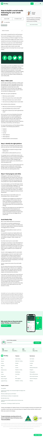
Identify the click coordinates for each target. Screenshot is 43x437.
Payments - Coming (18, 369)
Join (32, 3)
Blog (2, 367)
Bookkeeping (17, 372)
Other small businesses (34, 374)
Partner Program (4, 378)
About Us (2, 359)
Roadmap (2, 365)
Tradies (31, 365)
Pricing (2, 363)
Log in (36, 3)
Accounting (17, 374)
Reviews (2, 361)
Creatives (31, 363)
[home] (4, 4)
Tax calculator (3, 388)
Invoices (16, 367)
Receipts (16, 363)
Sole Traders (32, 358)
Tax (16, 376)
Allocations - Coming (19, 380)
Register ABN (3, 376)
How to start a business (34, 376)
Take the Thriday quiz (33, 378)
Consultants (32, 361)
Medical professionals (33, 367)
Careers (2, 374)
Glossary (31, 380)
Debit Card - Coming (18, 361)
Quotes (16, 365)
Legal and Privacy (4, 380)
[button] (40, 3)
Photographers (32, 372)
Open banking (17, 358)
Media (2, 372)
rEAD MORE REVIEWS (34, 24)
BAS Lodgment (18, 378)
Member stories (4, 369)
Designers (31, 369)
